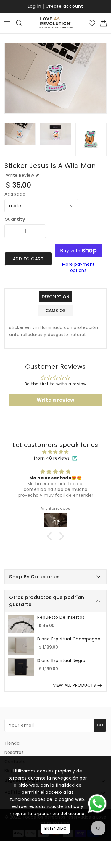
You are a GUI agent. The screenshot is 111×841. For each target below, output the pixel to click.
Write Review (20, 175)
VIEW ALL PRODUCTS (74, 685)
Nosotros (14, 752)
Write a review (56, 400)
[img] (55, 452)
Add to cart (28, 259)
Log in (34, 6)
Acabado (15, 194)
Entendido (55, 828)
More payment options (78, 267)
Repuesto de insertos (61, 617)
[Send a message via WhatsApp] (97, 803)
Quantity (14, 219)
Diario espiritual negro (61, 660)
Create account (64, 6)
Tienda (12, 743)
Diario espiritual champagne (68, 639)
